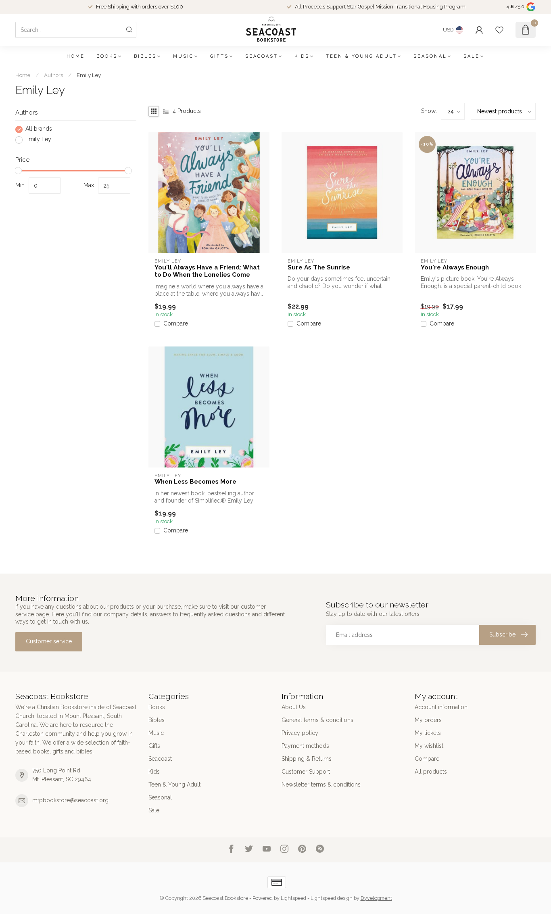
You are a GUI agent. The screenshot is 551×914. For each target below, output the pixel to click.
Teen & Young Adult (361, 56)
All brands (38, 129)
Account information (441, 707)
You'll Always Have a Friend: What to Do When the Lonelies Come (207, 271)
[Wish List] (499, 30)
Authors (53, 75)
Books (106, 56)
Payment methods (305, 746)
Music (183, 56)
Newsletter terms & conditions (321, 784)
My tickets (428, 733)
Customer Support (306, 771)
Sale (471, 56)
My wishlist (429, 746)
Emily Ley (89, 75)
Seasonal (430, 56)
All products (431, 771)
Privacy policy (300, 733)
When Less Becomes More (195, 481)
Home (76, 56)
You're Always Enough (455, 267)
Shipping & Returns (307, 758)
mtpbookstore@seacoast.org (70, 800)
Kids (301, 56)
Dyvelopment (376, 898)
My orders (428, 720)
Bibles (145, 56)
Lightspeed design (332, 898)
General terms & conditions (317, 720)
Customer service (49, 641)
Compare (175, 324)
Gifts (219, 56)
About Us (294, 707)
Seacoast (261, 56)
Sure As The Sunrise (319, 267)
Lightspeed (293, 898)
